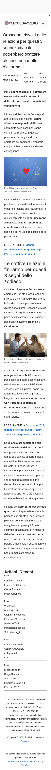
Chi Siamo (11, 761)
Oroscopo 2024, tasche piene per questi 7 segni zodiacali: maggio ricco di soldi (24, 430)
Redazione (23, 761)
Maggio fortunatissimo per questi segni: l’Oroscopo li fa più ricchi (23, 250)
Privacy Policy (36, 761)
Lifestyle (42, 82)
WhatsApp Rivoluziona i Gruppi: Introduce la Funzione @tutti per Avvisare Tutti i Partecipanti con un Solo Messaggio (14, 619)
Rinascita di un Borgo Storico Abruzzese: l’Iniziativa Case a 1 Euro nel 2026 (14, 679)
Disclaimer (25, 765)
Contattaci (25, 741)
